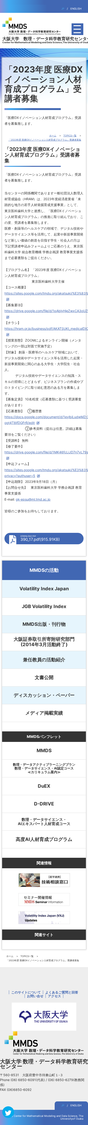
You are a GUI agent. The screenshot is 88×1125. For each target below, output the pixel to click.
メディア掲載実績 (44, 713)
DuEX (44, 786)
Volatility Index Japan (44, 588)
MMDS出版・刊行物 (44, 624)
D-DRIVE (44, 804)
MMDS (44, 750)
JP (62, 8)
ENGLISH (75, 8)
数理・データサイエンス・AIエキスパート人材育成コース (44, 821)
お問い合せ (35, 996)
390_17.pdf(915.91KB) (40, 538)
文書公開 (44, 677)
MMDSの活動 (44, 570)
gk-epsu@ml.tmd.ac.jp (33, 499)
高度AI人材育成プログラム (44, 839)
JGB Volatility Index (44, 606)
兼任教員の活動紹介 (44, 659)
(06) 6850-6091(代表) (28, 1080)
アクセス (54, 996)
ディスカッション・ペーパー (44, 695)
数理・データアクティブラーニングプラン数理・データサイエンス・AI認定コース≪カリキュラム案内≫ (44, 768)
